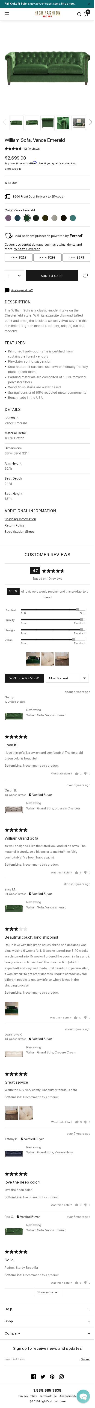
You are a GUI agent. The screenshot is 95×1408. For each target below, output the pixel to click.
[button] (16, 123)
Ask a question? (22, 290)
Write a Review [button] (24, 678)
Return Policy (15, 525)
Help (8, 1309)
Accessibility (68, 1396)
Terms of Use (48, 1396)
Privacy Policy (27, 1396)
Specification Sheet (19, 531)
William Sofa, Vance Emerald (46, 715)
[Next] (90, 122)
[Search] (79, 14)
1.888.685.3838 (47, 1390)
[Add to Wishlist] (85, 275)
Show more (45, 1292)
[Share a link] (8, 290)
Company (12, 1333)
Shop (9, 1321)
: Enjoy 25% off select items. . (40, 3)
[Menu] (6, 14)
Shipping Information (20, 519)
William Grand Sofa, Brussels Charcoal (53, 808)
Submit (85, 1359)
